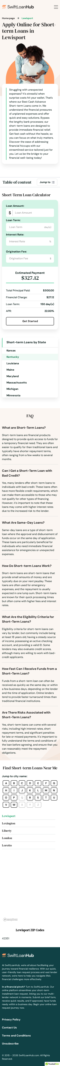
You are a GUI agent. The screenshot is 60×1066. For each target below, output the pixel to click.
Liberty (7, 831)
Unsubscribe (10, 1043)
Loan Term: (13, 220)
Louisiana (12, 363)
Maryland (12, 376)
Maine (10, 369)
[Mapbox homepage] (10, 919)
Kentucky (12, 357)
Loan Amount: (15, 206)
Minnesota (13, 395)
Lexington (8, 823)
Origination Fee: (16, 251)
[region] (30, 889)
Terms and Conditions (16, 1035)
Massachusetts (16, 382)
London (7, 838)
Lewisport (8, 816)
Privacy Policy (11, 1019)
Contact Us (9, 1027)
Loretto (7, 845)
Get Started (30, 321)
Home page (8, 18)
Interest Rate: (15, 234)
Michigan (12, 389)
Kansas (11, 350)
